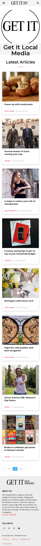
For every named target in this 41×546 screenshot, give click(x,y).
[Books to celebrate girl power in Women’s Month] (20, 429)
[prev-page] (4, 469)
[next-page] (26, 469)
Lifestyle (8, 260)
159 (21, 469)
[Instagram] (9, 528)
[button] (38, 3)
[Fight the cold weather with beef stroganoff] (20, 330)
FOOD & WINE (9, 111)
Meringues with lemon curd (18, 301)
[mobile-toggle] (3, 3)
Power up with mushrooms (18, 104)
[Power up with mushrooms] (20, 86)
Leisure (7, 161)
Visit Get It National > (9, 515)
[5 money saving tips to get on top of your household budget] (20, 233)
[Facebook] (4, 528)
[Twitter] (14, 528)
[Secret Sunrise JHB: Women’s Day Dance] (20, 380)
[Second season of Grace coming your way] (20, 133)
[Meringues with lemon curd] (20, 283)
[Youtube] (19, 528)
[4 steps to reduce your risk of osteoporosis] (20, 183)
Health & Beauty (10, 211)
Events (7, 407)
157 (9, 469)
